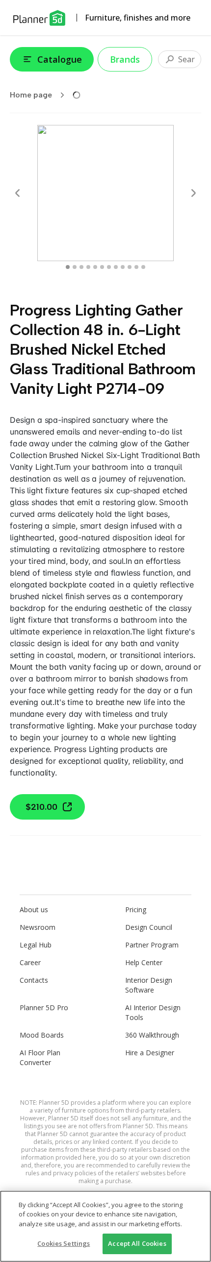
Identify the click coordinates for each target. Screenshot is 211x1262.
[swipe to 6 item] (109, 267)
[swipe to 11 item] (143, 267)
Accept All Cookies (137, 1243)
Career (30, 962)
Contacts (34, 980)
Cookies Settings (63, 1243)
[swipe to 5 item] (102, 267)
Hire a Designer (149, 1052)
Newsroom (37, 927)
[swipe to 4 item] (95, 267)
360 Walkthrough (152, 1035)
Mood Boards (42, 1035)
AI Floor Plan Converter (40, 1057)
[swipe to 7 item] (116, 267)
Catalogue (59, 59)
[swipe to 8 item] (123, 267)
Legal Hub (36, 944)
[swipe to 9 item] (130, 267)
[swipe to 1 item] (75, 267)
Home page (31, 94)
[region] (105, 1226)
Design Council (148, 927)
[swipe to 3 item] (88, 267)
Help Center (143, 962)
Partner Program (152, 944)
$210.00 (41, 806)
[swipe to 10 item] (136, 267)
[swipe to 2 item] (81, 267)
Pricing (135, 909)
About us (34, 909)
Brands (125, 59)
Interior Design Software (148, 985)
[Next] (193, 193)
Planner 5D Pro (44, 1007)
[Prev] (18, 193)
